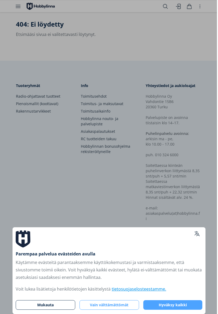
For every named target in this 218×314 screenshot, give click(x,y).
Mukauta (45, 304)
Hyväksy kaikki (173, 304)
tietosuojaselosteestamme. (139, 289)
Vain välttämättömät (109, 304)
